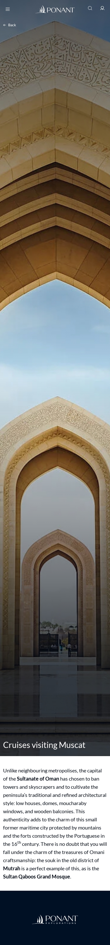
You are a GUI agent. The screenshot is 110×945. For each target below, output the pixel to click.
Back (12, 25)
